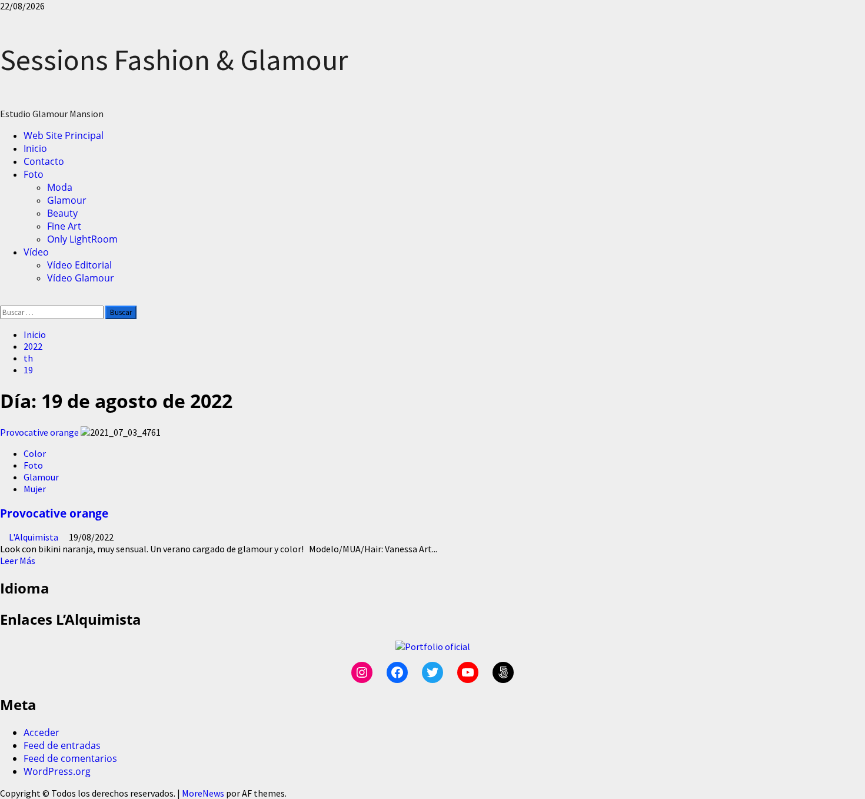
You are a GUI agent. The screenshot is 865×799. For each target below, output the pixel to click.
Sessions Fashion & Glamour (174, 59)
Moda (59, 187)
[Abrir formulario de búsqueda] (3, 300)
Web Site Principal (64, 135)
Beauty (62, 213)
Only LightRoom (82, 239)
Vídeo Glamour (80, 277)
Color (35, 453)
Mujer (35, 489)
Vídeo (36, 252)
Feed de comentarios (70, 758)
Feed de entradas (62, 745)
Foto (34, 174)
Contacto (44, 161)
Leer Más (17, 560)
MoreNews (203, 793)
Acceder (41, 732)
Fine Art (64, 226)
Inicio (35, 148)
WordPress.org (57, 771)
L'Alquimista (34, 537)
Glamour (66, 200)
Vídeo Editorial (79, 264)
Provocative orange (39, 432)
